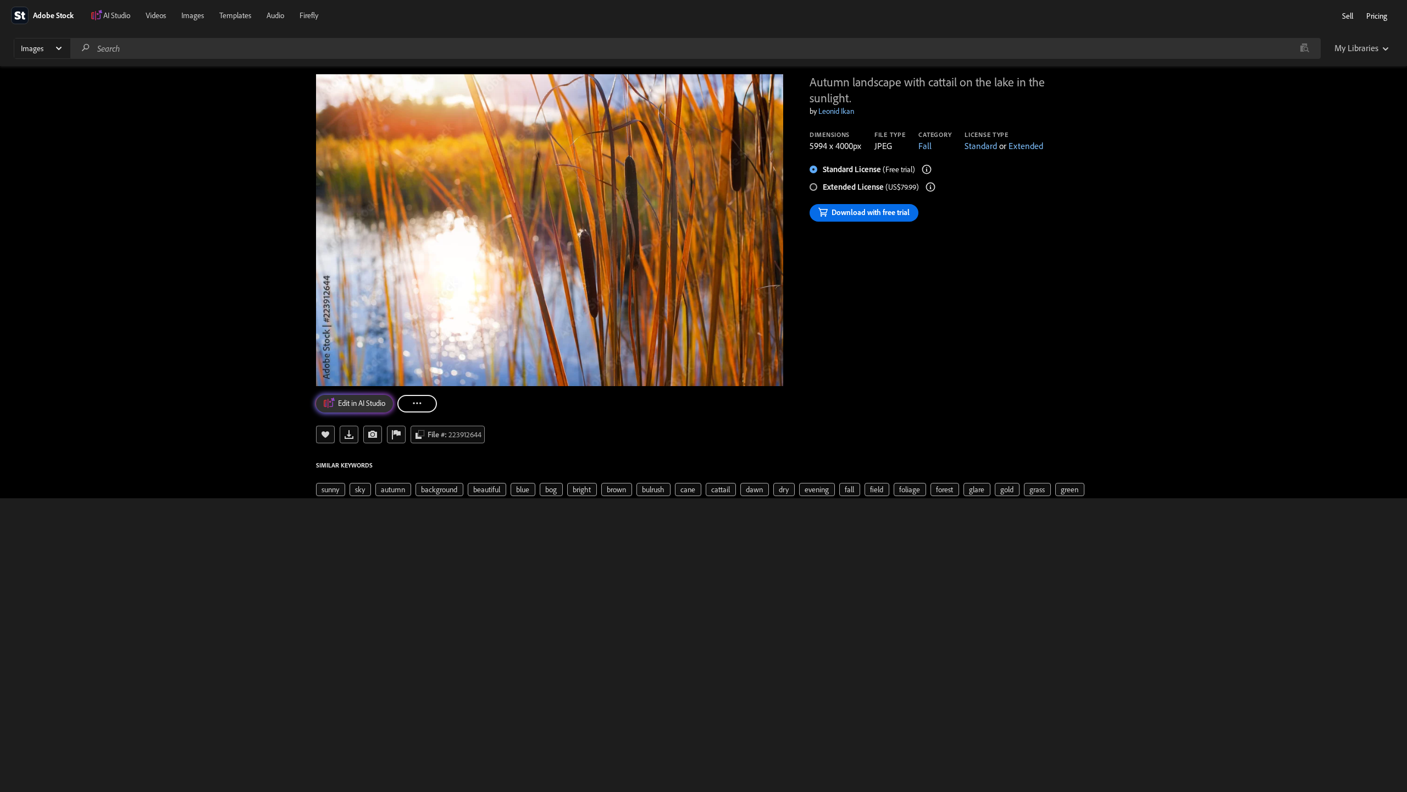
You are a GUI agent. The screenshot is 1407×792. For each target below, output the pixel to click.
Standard (981, 145)
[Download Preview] (349, 434)
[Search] (86, 48)
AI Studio (116, 15)
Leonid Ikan (836, 111)
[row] (330, 489)
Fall (925, 145)
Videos (156, 15)
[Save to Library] (325, 434)
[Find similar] (1304, 48)
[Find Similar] (372, 434)
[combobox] (695, 48)
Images (192, 15)
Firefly (309, 15)
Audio (275, 15)
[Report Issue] (396, 434)
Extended (1026, 145)
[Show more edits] (417, 404)
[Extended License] (930, 187)
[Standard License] (926, 169)
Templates (235, 15)
